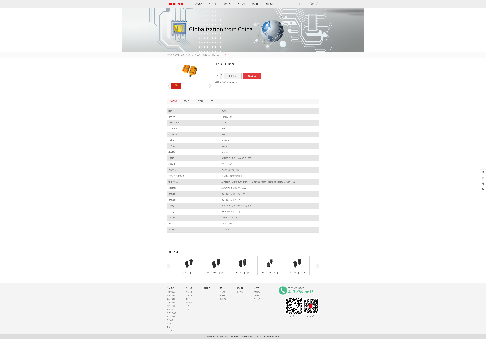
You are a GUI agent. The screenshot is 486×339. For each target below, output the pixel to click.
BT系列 (223, 55)
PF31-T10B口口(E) (243, 273)
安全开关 (215, 55)
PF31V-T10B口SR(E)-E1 (188, 273)
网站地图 (259, 336)
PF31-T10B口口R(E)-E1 (297, 273)
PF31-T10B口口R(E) (270, 273)
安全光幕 (198, 55)
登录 (304, 4)
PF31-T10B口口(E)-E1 (215, 273)
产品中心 (189, 55)
